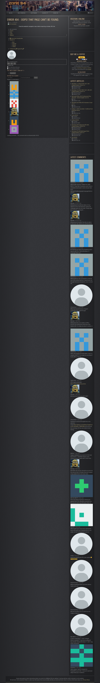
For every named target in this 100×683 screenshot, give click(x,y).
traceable (89, 69)
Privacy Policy (86, 680)
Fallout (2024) (75, 120)
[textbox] (37, 60)
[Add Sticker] (8, 64)
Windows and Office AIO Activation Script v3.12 (82, 103)
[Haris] (14, 85)
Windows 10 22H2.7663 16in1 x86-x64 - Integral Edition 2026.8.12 (82, 90)
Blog (10, 13)
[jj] (14, 120)
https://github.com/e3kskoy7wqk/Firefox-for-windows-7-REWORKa (81, 425)
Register (12, 35)
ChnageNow (84, 68)
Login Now (13, 73)
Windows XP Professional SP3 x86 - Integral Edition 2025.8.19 (80, 125)
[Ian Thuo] (14, 129)
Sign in (55, 13)
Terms (11, 31)
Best (13, 42)
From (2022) (75, 115)
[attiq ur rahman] (14, 103)
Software (34, 13)
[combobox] (81, 13)
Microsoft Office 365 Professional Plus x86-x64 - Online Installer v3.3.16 (81, 97)
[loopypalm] (14, 94)
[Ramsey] (14, 112)
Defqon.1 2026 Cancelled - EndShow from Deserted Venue (82, 109)
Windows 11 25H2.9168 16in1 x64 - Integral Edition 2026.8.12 (81, 84)
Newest (14, 45)
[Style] (14, 64)
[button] (97, 680)
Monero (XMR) (81, 61)
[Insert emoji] (11, 64)
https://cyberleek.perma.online (78, 384)
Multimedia (21, 13)
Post (36, 77)
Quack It (45, 13)
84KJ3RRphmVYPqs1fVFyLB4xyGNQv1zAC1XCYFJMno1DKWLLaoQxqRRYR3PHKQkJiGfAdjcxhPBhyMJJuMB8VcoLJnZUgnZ (82, 64)
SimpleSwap (79, 68)
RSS (11, 32)
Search (91, 12)
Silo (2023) (74, 137)
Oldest (14, 46)
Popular (14, 43)
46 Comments (12, 24)
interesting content (34, 678)
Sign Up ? (20, 70)
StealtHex (89, 68)
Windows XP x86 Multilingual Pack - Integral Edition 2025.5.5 (81, 131)
